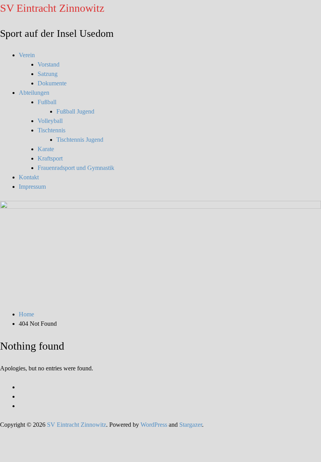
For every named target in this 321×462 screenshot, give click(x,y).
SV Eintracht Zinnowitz (52, 8)
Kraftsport (50, 158)
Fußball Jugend (75, 111)
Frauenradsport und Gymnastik (76, 167)
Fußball (47, 102)
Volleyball (50, 120)
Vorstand (49, 64)
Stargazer (190, 424)
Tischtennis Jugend (79, 139)
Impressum (32, 186)
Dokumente (52, 83)
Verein (27, 55)
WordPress (154, 424)
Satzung (48, 73)
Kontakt (29, 177)
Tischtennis (51, 130)
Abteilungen (34, 92)
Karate (46, 149)
